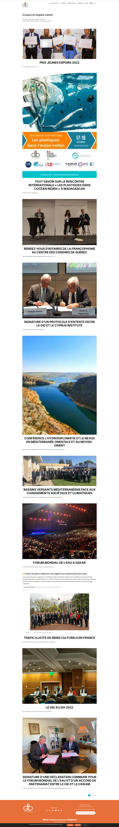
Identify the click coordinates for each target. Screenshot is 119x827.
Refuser (77, 825)
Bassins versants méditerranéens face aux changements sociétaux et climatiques (59, 491)
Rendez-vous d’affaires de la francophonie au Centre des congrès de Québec (59, 250)
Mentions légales (61, 821)
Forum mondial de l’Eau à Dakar (59, 562)
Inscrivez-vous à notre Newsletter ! (85, 812)
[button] (94, 3)
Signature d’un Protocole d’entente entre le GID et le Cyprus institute (59, 323)
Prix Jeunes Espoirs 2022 (59, 62)
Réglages (85, 825)
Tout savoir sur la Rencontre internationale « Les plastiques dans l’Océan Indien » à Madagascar (59, 185)
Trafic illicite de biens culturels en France (59, 638)
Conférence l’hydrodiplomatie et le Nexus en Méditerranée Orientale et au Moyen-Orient (59, 441)
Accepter (70, 825)
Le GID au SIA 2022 (59, 707)
